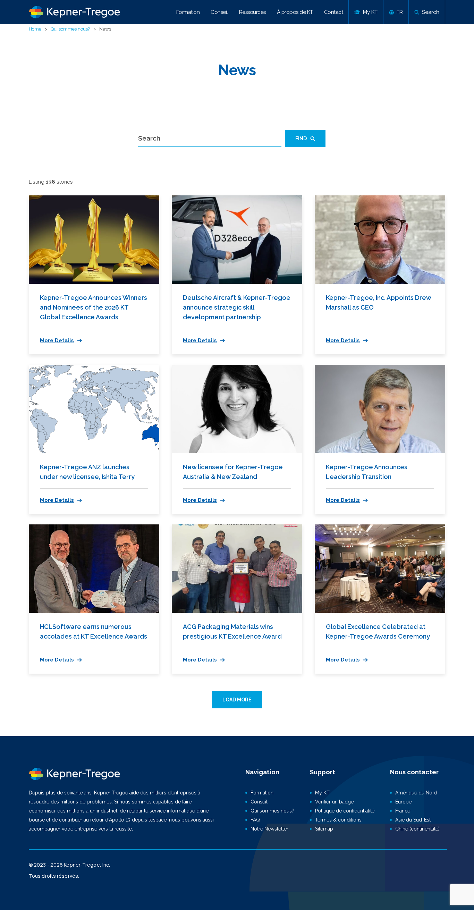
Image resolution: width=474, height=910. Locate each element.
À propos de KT (295, 12)
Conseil (219, 12)
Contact (333, 12)
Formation (188, 12)
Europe (403, 801)
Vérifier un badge (334, 801)
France (402, 811)
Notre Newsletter (269, 829)
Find (301, 138)
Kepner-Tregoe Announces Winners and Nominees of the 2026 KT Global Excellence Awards (93, 307)
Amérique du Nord (416, 792)
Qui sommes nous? (70, 29)
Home (35, 29)
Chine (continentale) (417, 829)
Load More (237, 699)
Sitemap (324, 829)
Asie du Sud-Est (413, 820)
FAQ (255, 820)
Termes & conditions (338, 820)
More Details (57, 340)
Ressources (252, 12)
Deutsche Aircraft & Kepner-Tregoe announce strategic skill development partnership (236, 307)
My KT (322, 792)
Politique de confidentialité (344, 811)
